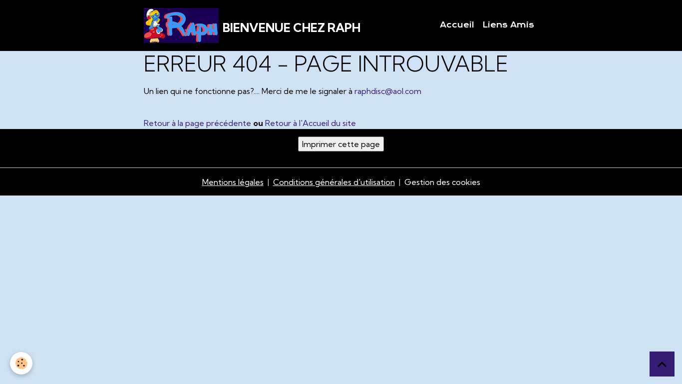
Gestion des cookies (442, 182)
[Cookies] (21, 363)
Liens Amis (508, 25)
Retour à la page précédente (197, 123)
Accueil (457, 25)
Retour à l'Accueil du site (310, 123)
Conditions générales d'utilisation (334, 182)
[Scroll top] (662, 364)
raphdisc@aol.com (387, 91)
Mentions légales (233, 182)
